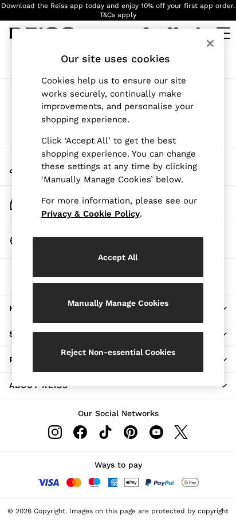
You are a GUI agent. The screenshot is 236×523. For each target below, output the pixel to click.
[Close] (210, 43)
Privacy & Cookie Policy (90, 214)
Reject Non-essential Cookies (118, 352)
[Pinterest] (130, 432)
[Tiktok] (105, 432)
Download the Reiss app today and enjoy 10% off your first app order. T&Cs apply (118, 10)
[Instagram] (55, 432)
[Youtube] (155, 432)
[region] (118, 207)
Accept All (117, 257)
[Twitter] (181, 432)
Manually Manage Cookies (118, 303)
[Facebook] (80, 432)
